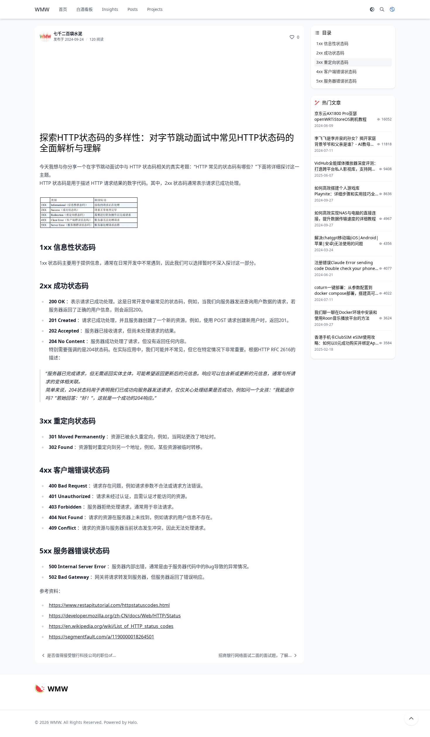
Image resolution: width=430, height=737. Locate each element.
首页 (63, 9)
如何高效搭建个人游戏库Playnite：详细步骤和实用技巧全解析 (344, 193)
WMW (55, 722)
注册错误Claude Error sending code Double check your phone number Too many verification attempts (344, 271)
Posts (133, 9)
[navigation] (77, 655)
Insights (110, 9)
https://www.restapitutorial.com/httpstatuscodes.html (109, 605)
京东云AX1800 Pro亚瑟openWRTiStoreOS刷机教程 (340, 116)
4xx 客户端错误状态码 (336, 71)
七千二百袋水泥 (68, 33)
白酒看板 (84, 9)
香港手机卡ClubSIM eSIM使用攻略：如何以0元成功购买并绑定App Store (346, 343)
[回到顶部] (411, 718)
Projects (155, 9)
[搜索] (382, 9)
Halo (132, 722)
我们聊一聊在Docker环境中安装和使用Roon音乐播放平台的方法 (345, 315)
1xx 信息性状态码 (332, 43)
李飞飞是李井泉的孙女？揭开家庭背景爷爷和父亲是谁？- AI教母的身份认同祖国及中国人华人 (345, 144)
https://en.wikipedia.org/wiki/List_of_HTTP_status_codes (111, 626)
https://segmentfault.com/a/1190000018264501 (101, 636)
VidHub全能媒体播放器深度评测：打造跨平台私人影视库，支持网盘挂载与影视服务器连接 (346, 169)
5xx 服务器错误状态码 (336, 81)
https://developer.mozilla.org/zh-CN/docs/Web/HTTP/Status (115, 615)
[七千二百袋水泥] (45, 36)
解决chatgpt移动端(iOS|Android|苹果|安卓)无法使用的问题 (346, 240)
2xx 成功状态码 (330, 53)
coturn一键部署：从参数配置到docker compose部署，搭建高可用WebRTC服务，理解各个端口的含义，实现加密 (345, 296)
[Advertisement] (169, 88)
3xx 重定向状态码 (332, 62)
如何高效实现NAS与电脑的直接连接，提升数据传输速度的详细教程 (345, 215)
